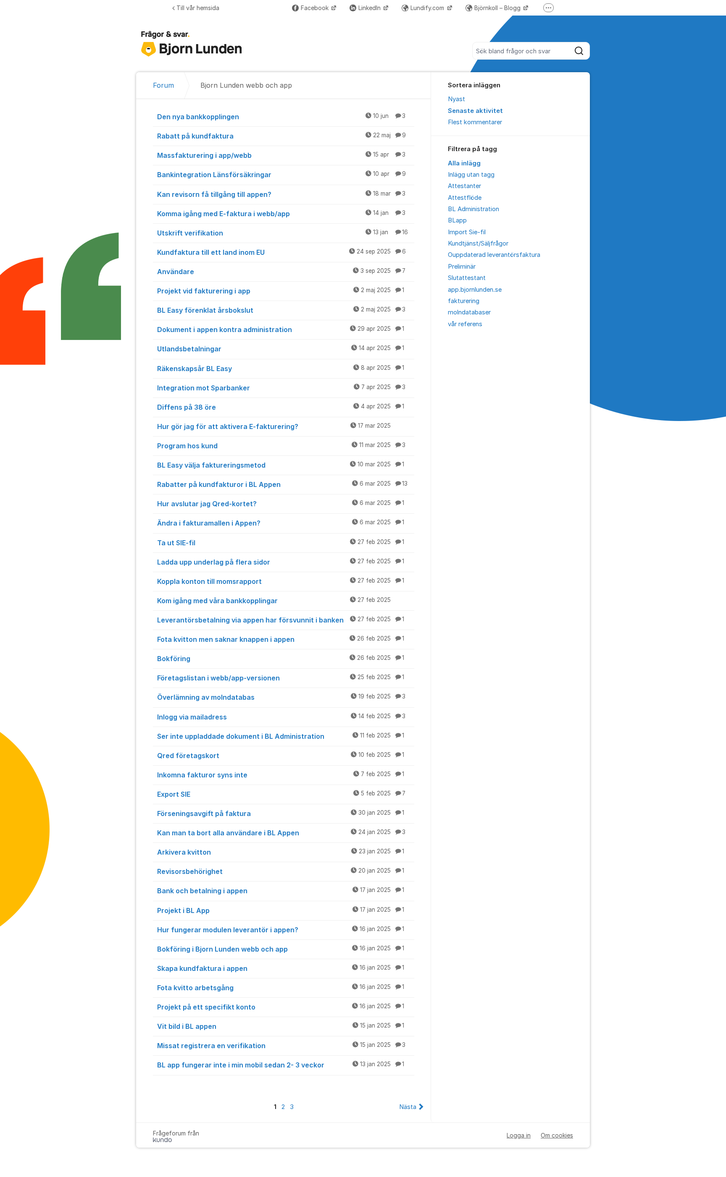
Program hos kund (281, 446)
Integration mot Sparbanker (281, 388)
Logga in (519, 1135)
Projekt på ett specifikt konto (280, 1007)
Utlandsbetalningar (280, 349)
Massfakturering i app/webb (281, 155)
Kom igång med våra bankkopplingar (274, 600)
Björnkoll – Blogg (498, 7)
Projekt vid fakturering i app (280, 291)
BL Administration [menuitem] (473, 209)
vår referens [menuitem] (465, 324)
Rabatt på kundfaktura (281, 136)
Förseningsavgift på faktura (280, 813)
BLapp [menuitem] (457, 220)
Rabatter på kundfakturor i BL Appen (282, 484)
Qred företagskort (280, 755)
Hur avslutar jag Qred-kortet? (280, 504)
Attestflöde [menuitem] (464, 197)
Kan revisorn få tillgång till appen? (281, 194)
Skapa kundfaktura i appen (280, 968)
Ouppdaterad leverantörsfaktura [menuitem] (494, 255)
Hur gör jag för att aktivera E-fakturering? (274, 426)
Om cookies (557, 1135)
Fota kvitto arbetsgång (280, 987)
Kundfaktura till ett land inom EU (281, 252)
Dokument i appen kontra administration (280, 329)
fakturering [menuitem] (463, 301)
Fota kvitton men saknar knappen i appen (280, 639)
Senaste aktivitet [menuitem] (475, 111)
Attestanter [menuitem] (464, 186)
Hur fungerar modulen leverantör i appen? (280, 930)
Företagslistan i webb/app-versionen (280, 678)
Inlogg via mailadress (281, 717)
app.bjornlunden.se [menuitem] (475, 289)
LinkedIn (370, 7)
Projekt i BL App (280, 910)
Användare (281, 271)
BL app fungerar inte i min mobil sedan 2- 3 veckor (280, 1065)
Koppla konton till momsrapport (280, 581)
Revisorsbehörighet (280, 871)
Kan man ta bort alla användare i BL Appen (281, 833)
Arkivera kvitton (280, 852)
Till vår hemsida (197, 7)
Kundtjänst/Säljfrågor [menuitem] (478, 243)
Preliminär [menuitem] (462, 266)
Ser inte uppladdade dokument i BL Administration (280, 736)
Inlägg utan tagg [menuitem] (471, 174)
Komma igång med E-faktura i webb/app (281, 213)
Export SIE (281, 794)
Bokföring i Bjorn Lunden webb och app (280, 949)
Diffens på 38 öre (280, 407)
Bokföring (280, 658)
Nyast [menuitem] (456, 99)
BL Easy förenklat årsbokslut (281, 310)
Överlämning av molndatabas (281, 697)
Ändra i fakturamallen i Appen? (280, 523)
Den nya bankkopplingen (281, 116)
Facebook (315, 7)
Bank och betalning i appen (280, 891)
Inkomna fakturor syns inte (280, 775)
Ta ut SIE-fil (280, 543)
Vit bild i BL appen (280, 1026)
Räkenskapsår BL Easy (280, 368)
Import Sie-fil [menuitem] (467, 232)
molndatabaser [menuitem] (469, 312)
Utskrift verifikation (282, 233)
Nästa (407, 1107)
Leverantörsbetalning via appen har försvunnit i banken (280, 620)
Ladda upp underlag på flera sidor (280, 562)
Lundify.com (428, 7)
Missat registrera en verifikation (281, 1045)
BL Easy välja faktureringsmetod (280, 465)
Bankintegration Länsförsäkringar (281, 174)
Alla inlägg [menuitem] (464, 163)
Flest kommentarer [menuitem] (475, 122)
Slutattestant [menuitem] (467, 278)
